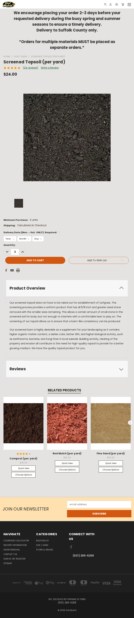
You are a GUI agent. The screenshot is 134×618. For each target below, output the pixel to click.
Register (20, 558)
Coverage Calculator (16, 540)
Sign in (7, 558)
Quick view (23, 468)
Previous (4, 422)
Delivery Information (15, 545)
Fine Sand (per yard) (111, 453)
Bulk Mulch (42, 540)
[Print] (18, 270)
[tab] (67, 288)
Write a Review (50, 68)
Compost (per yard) (23, 458)
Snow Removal (11, 549)
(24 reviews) (30, 68)
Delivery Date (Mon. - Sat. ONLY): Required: (31, 232)
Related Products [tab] (64, 390)
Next (130, 422)
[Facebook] (6, 270)
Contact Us (10, 554)
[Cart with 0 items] (123, 4)
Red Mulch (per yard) (67, 453)
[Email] (12, 270)
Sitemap (7, 563)
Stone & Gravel (44, 549)
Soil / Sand (42, 545)
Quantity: (9, 245)
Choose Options (23, 474)
